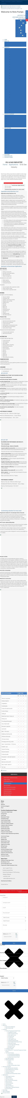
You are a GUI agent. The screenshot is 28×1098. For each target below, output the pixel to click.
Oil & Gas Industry (12, 135)
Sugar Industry (11, 132)
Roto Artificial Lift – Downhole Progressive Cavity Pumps (15, 86)
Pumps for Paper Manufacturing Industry (10, 833)
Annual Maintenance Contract (14, 118)
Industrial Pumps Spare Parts (7, 860)
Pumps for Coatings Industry (7, 823)
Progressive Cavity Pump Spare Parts (9, 865)
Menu (2, 801)
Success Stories (8, 157)
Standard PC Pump (16, 51)
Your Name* (2, 944)
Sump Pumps (4, 847)
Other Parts (14, 109)
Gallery (9, 880)
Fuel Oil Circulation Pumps (6, 849)
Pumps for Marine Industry (7, 825)
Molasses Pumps (4, 854)
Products (6, 47)
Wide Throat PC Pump (16, 54)
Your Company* (3, 960)
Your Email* (2, 952)
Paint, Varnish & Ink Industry (14, 137)
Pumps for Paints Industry (6, 831)
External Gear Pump (5, 841)
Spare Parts (4, 858)
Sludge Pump (4, 839)
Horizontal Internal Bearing (17, 92)
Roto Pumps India (12, 45)
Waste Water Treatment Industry (15, 150)
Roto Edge (7, 154)
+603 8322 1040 (21, 15)
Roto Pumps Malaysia (13, 42)
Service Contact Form (13, 121)
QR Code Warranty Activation (14, 116)
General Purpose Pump (16, 66)
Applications (7, 128)
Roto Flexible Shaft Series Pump (17, 70)
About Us (6, 41)
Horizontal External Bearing (17, 94)
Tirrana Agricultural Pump (17, 75)
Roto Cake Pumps (15, 56)
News (2, 807)
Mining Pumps (4, 846)
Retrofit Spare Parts (12, 102)
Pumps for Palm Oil (5, 855)
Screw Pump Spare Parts (6, 863)
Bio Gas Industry (12, 152)
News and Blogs (8, 155)
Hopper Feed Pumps (5, 830)
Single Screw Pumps (5, 844)
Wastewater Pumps (5, 816)
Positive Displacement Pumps (9, 810)
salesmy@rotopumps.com (19, 17)
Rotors (13, 104)
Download (3, 880)
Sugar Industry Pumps (6, 821)
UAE (25, 35)
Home (5, 164)
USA (25, 25)
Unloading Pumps (5, 818)
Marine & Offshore (12, 147)
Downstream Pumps (5, 828)
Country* (2, 976)
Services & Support (9, 114)
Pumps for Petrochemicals (7, 852)
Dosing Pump (15, 59)
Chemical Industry (12, 142)
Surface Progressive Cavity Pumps (15, 49)
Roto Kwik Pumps (15, 73)
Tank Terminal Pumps (5, 820)
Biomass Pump (15, 78)
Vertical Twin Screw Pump (17, 97)
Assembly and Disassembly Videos (16, 126)
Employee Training (12, 123)
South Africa (23, 27)
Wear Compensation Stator (17, 112)
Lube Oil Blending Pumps (6, 851)
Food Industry (11, 145)
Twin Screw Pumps (12, 89)
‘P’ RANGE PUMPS (12, 83)
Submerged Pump (15, 64)
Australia (24, 20)
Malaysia (24, 33)
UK (25, 23)
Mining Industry (12, 140)
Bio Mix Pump (15, 80)
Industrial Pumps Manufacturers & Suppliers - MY (11, 8)
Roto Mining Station (13, 99)
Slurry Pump (3, 837)
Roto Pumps (25, 891)
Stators (13, 107)
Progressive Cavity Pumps (6, 812)
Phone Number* (3, 968)
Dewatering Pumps (5, 826)
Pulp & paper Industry (13, 129)
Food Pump (14, 61)
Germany (24, 30)
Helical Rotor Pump (5, 842)
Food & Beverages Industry (9, 789)
